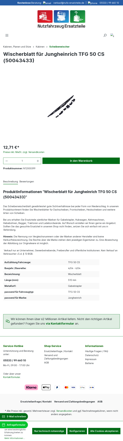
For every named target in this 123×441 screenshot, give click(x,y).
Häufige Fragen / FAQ (96, 351)
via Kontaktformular (60, 323)
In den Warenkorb (81, 160)
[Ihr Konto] (112, 35)
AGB (46, 362)
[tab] (10, 181)
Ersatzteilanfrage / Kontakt (58, 351)
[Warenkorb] (118, 34)
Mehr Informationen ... (14, 438)
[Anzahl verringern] (6, 161)
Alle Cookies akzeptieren (104, 431)
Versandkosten (64, 410)
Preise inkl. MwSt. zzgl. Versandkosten (23, 152)
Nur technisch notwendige (49, 431)
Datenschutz (92, 355)
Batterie (89, 363)
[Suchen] (105, 35)
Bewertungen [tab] (27, 181)
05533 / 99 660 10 (109, 2)
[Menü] (7, 35)
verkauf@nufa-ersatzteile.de (68, 2)
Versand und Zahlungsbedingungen (74, 401)
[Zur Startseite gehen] (61, 18)
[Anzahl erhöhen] (38, 161)
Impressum (90, 359)
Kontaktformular (11, 377)
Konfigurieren (77, 431)
